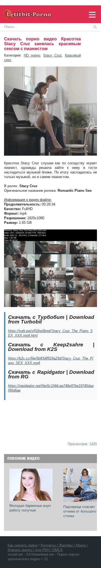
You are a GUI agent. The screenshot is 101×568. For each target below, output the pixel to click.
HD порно (32, 55)
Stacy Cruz (52, 55)
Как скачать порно (22, 545)
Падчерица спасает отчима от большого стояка (80, 511)
